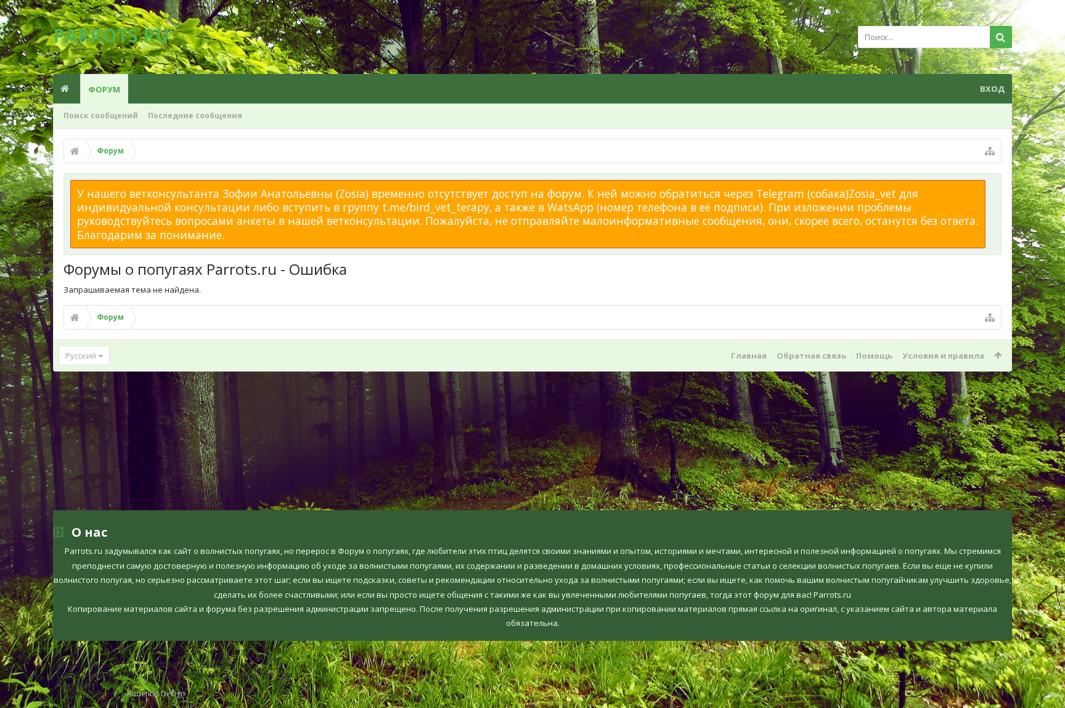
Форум (104, 89)
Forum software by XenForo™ (153, 665)
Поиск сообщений (100, 115)
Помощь (874, 355)
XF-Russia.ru (112, 684)
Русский (80, 355)
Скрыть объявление (993, 186)
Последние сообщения (195, 115)
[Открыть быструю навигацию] (990, 151)
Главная (749, 355)
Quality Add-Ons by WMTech (175, 674)
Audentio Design (156, 693)
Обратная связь (811, 355)
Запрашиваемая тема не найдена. (132, 289)
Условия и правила (943, 355)
